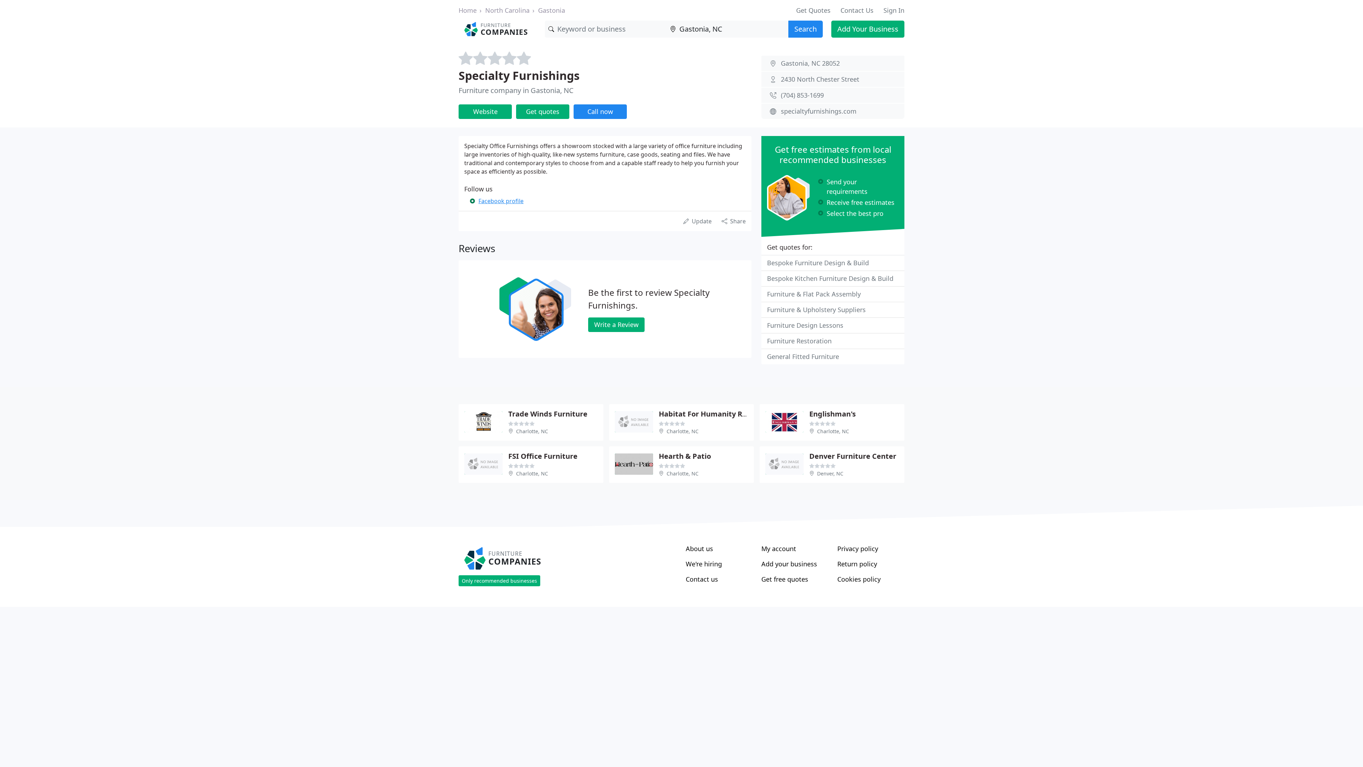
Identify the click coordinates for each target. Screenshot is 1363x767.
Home (468, 10)
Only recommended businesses (499, 580)
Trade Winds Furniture (547, 414)
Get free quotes (784, 579)
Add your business (789, 564)
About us (699, 548)
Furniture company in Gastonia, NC (516, 90)
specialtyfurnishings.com (818, 111)
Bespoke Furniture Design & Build (818, 263)
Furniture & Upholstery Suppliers (816, 309)
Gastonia (551, 10)
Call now (600, 111)
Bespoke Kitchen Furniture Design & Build (830, 278)
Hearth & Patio (685, 456)
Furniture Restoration (799, 341)
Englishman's (832, 414)
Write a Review (616, 324)
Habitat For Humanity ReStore (712, 414)
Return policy (857, 564)
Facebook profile (501, 201)
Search (805, 29)
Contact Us (857, 10)
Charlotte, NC (532, 431)
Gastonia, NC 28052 (810, 63)
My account (778, 548)
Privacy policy (857, 548)
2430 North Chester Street (820, 79)
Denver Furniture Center (852, 456)
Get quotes (542, 111)
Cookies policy (859, 579)
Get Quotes (813, 10)
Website (485, 111)
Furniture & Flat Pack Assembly (814, 294)
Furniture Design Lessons (805, 325)
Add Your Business (867, 29)
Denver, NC (830, 473)
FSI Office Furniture (543, 456)
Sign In (893, 10)
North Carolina (507, 10)
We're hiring (704, 564)
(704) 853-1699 (802, 95)
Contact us (702, 579)
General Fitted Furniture (803, 356)
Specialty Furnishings (519, 75)
